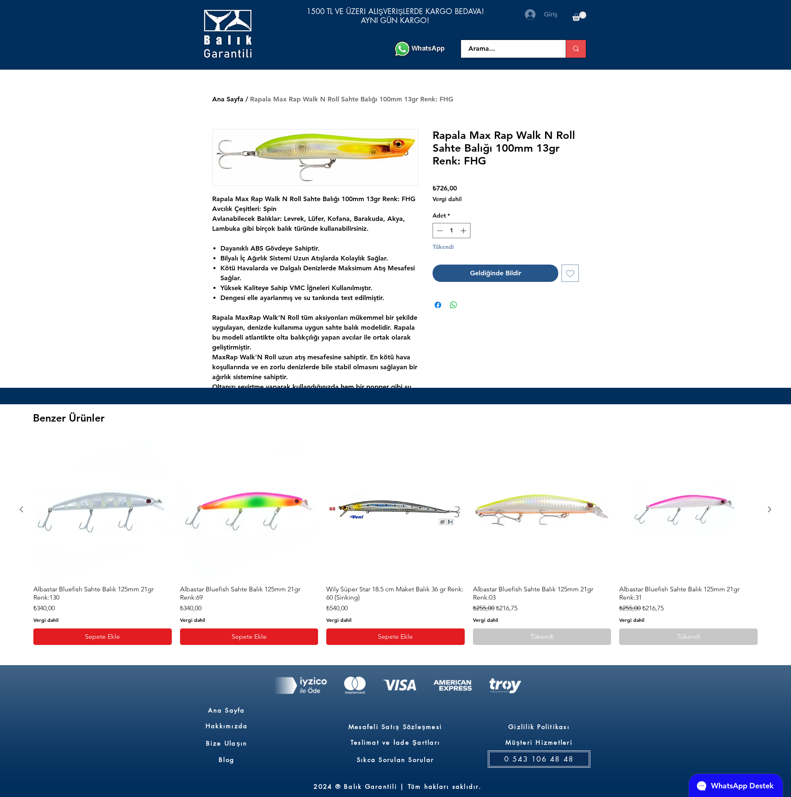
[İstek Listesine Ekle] (570, 273)
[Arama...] (576, 49)
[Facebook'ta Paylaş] (438, 305)
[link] (579, 16)
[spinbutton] (451, 230)
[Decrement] (439, 230)
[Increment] (464, 230)
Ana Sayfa (227, 99)
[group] (395, 542)
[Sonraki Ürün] (770, 509)
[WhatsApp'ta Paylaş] (454, 305)
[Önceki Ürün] (21, 509)
